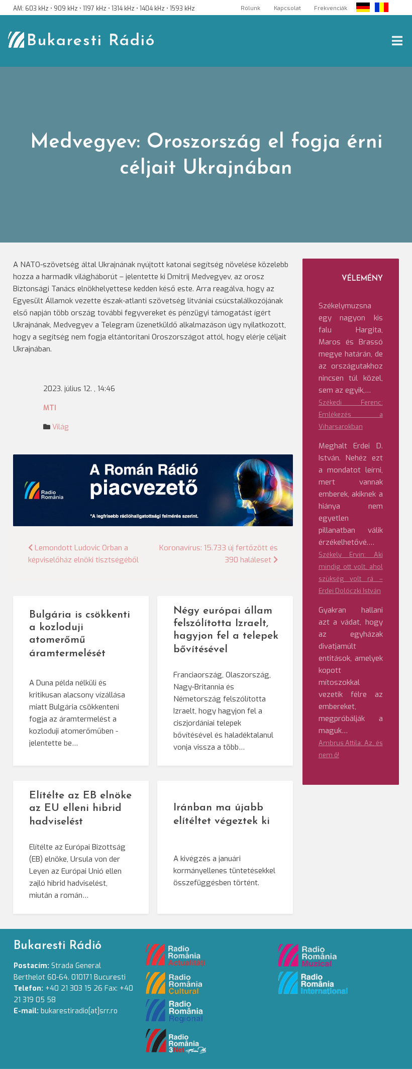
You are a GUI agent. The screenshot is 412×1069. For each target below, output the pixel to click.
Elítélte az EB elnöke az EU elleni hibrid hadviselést (80, 808)
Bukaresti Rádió (91, 41)
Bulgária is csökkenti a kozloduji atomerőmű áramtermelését (79, 634)
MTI (49, 408)
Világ (60, 427)
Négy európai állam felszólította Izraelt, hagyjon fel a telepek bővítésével (225, 630)
